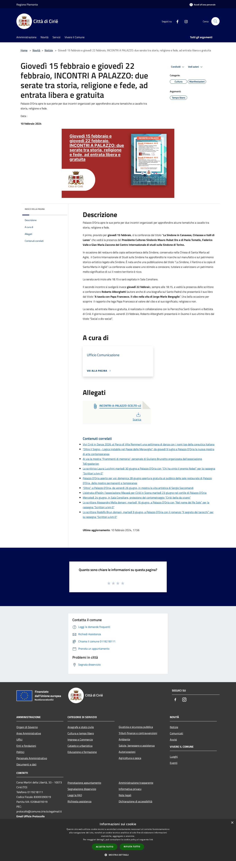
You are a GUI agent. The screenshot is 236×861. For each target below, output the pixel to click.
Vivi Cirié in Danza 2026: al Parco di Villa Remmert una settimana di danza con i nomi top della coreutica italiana (148, 444)
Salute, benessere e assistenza (137, 745)
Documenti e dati (26, 764)
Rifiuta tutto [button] (132, 846)
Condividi (176, 67)
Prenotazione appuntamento (84, 783)
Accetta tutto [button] (104, 846)
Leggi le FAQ (75, 795)
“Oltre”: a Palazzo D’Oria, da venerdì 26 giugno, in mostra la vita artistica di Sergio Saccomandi (138, 488)
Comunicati (176, 733)
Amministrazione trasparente (136, 783)
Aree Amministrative (28, 733)
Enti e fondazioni (26, 746)
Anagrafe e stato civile (81, 727)
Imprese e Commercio (80, 739)
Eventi (173, 763)
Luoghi (174, 757)
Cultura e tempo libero (81, 733)
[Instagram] (184, 21)
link (151, 839)
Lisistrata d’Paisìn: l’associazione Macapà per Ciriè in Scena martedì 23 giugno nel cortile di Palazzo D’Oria (144, 493)
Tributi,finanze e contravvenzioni (138, 733)
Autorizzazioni (127, 752)
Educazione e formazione (82, 752)
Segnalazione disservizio (82, 789)
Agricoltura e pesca (130, 758)
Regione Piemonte (27, 4)
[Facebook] (176, 21)
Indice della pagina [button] (35, 209)
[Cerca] (215, 21)
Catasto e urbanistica (80, 746)
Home (24, 50)
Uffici (19, 739)
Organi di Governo (27, 727)
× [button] (232, 822)
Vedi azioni (193, 67)
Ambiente (124, 739)
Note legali (125, 795)
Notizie (49, 50)
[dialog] (118, 840)
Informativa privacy (130, 789)
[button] (118, 855)
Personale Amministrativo (31, 758)
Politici (20, 752)
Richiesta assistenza (79, 801)
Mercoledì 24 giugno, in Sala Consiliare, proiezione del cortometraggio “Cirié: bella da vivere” (137, 497)
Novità (36, 50)
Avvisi (173, 739)
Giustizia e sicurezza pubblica (136, 727)
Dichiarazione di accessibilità (135, 801)
